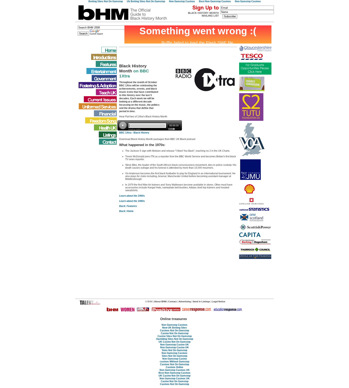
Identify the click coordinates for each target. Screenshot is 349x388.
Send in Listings (201, 301)
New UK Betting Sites (174, 327)
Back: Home (126, 211)
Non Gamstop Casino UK (174, 344)
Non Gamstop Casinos (174, 324)
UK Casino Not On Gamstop (174, 341)
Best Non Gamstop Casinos (174, 372)
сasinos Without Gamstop (174, 361)
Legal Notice (218, 301)
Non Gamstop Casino (174, 358)
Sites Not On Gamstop (174, 356)
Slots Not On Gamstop (174, 350)
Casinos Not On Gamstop (174, 330)
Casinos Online (174, 367)
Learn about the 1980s (132, 201)
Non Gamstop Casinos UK (175, 370)
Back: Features (128, 206)
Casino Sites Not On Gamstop (175, 336)
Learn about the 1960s (132, 195)
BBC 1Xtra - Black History (134, 132)
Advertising (185, 301)
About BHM (160, 301)
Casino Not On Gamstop (174, 333)
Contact (172, 301)
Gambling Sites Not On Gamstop (174, 339)
